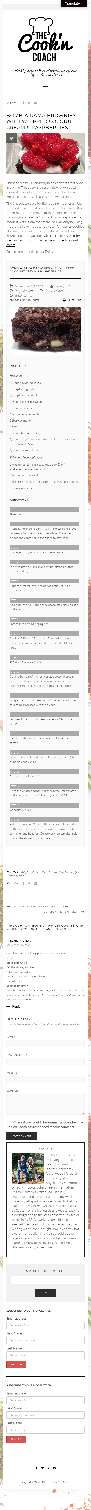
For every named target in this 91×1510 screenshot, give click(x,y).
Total (18, 295)
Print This (74, 300)
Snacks (9, 875)
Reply (16, 1006)
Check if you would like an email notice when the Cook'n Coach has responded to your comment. (44, 1124)
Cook (48, 291)
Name (10, 1036)
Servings (60, 286)
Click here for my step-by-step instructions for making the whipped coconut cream (43, 240)
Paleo (67, 872)
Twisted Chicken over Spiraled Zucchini (41, 906)
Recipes (75, 872)
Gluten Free (47, 872)
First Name (14, 1333)
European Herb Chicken (61, 912)
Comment (12, 1090)
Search (45, 1292)
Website (11, 1072)
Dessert (36, 872)
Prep (17, 291)
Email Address (16, 1054)
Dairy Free (26, 872)
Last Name (14, 1348)
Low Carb (58, 872)
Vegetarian (19, 875)
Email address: (16, 1318)
